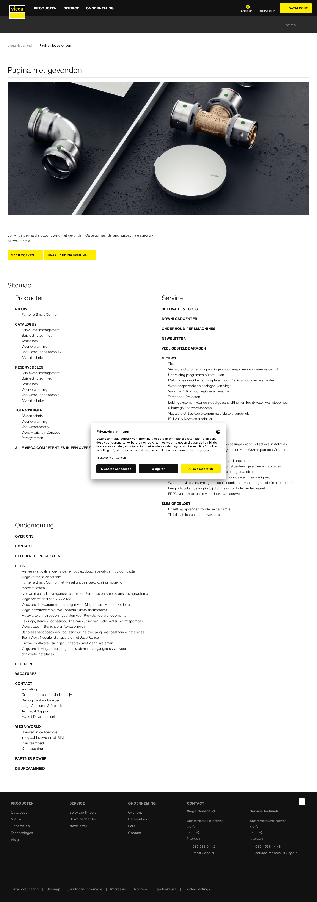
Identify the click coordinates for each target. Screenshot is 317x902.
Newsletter (174, 338)
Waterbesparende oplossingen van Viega (200, 386)
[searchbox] (155, 25)
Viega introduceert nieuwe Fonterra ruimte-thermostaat (64, 610)
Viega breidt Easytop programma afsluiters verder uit (208, 413)
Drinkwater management (41, 330)
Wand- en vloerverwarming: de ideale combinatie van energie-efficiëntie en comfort (232, 482)
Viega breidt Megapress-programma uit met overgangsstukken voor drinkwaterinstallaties (74, 651)
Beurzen (23, 664)
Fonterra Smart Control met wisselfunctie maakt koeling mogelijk (72, 582)
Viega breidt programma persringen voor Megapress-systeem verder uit (223, 369)
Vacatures (26, 673)
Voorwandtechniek (36, 427)
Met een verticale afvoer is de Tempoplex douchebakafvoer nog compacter (79, 571)
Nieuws (169, 358)
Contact (24, 546)
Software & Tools (180, 309)
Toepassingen (29, 410)
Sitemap (53, 889)
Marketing (29, 689)
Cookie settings (197, 889)
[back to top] (302, 801)
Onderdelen (20, 826)
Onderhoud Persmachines (188, 328)
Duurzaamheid (33, 743)
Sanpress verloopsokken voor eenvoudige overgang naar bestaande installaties (83, 632)
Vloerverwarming (34, 346)
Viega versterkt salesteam (41, 577)
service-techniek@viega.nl (276, 853)
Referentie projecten (37, 556)
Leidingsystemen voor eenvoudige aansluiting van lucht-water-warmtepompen (82, 621)
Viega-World (28, 726)
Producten (22, 803)
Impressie (118, 889)
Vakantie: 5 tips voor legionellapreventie (198, 391)
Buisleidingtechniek (37, 335)
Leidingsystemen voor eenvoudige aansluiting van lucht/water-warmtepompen (229, 402)
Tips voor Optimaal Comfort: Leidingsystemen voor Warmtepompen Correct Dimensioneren (227, 452)
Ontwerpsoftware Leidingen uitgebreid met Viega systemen (67, 643)
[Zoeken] (306, 25)
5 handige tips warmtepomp (190, 408)
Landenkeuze (166, 889)
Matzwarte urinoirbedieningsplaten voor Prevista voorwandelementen (221, 380)
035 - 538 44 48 (268, 846)
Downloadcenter (180, 319)
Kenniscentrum (33, 748)
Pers (20, 566)
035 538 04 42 (204, 846)
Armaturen (30, 341)
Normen (140, 889)
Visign (16, 839)
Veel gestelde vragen (184, 348)
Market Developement (38, 716)
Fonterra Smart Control (40, 314)
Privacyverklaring (25, 889)
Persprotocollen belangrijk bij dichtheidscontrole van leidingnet (216, 488)
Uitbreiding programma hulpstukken (196, 375)
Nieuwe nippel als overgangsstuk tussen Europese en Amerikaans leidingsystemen (86, 593)
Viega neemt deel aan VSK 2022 (46, 599)
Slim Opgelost (176, 503)
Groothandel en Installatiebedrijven (48, 694)
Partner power (31, 758)
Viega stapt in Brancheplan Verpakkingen (53, 626)
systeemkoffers (33, 588)
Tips (171, 363)
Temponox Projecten (184, 397)
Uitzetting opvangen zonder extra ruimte (199, 509)
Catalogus (26, 324)
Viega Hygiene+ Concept (41, 432)
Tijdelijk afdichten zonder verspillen (195, 514)
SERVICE (77, 803)
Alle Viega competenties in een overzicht (57, 448)
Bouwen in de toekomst (40, 732)
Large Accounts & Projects (42, 705)
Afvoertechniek (33, 357)
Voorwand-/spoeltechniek (41, 352)
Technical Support (36, 711)
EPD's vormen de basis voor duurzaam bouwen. (205, 493)
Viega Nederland (20, 45)
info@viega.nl (203, 853)
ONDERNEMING (142, 803)
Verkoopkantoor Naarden (41, 700)
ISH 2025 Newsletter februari (190, 419)
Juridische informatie (85, 889)
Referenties (137, 819)
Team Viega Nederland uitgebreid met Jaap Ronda (60, 637)
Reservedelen (29, 367)
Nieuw (21, 309)
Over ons (24, 536)
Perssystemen (32, 438)
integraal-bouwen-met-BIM (43, 737)
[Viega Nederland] (17, 8)
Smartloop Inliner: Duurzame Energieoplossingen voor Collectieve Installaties (227, 444)
